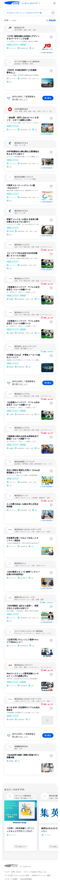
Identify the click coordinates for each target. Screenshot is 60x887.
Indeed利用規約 (26, 879)
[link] (10, 796)
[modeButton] (31, 3)
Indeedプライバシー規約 (41, 875)
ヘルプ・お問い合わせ (12, 872)
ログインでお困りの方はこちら (35, 872)
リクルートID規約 (11, 879)
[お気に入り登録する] (51, 37)
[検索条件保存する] (53, 13)
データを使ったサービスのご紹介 (16, 875)
